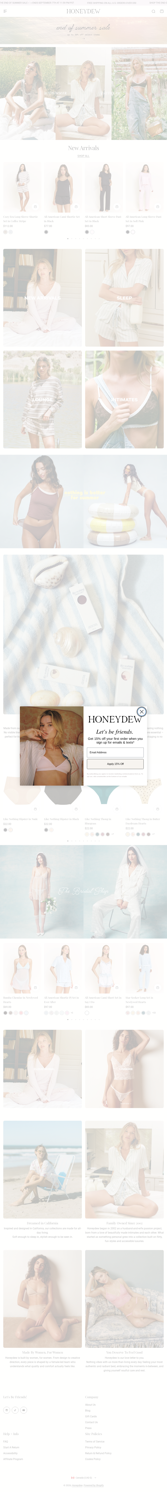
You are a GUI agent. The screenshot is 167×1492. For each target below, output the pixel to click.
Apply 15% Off (115, 764)
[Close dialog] (142, 712)
